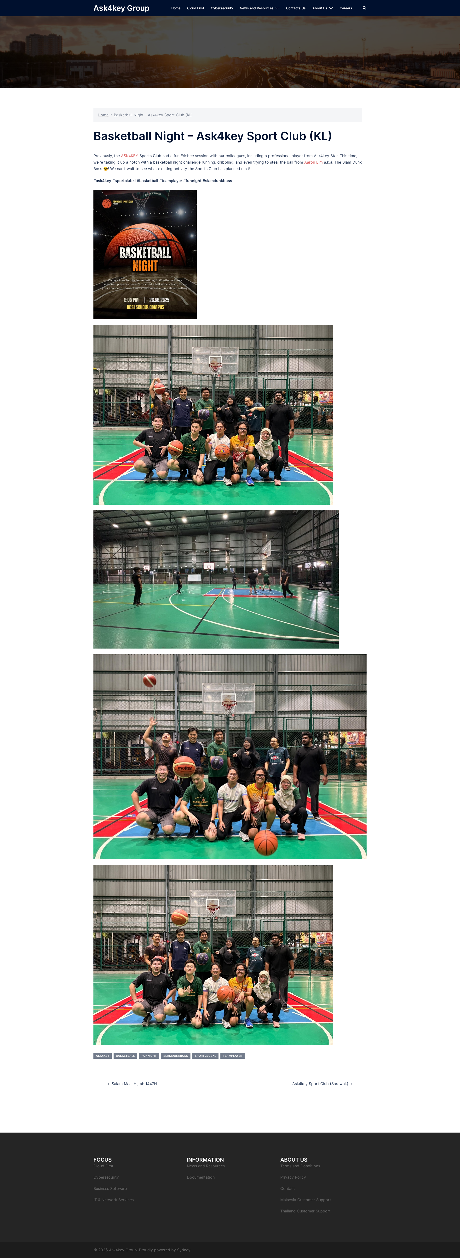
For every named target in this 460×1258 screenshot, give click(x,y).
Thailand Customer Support (305, 1211)
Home (175, 8)
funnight (149, 1055)
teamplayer (232, 1055)
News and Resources (257, 8)
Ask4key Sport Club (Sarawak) (320, 1083)
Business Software (110, 1188)
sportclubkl (205, 1055)
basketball (125, 1055)
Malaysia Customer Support (305, 1199)
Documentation (201, 1177)
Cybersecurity (222, 8)
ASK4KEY (129, 155)
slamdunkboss (175, 1055)
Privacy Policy (293, 1177)
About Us (319, 8)
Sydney (183, 1249)
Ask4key (102, 1055)
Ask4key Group (121, 8)
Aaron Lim (313, 162)
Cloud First (195, 8)
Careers (346, 8)
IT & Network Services (113, 1199)
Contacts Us (296, 8)
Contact (287, 1188)
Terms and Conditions (300, 1166)
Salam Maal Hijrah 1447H (134, 1083)
